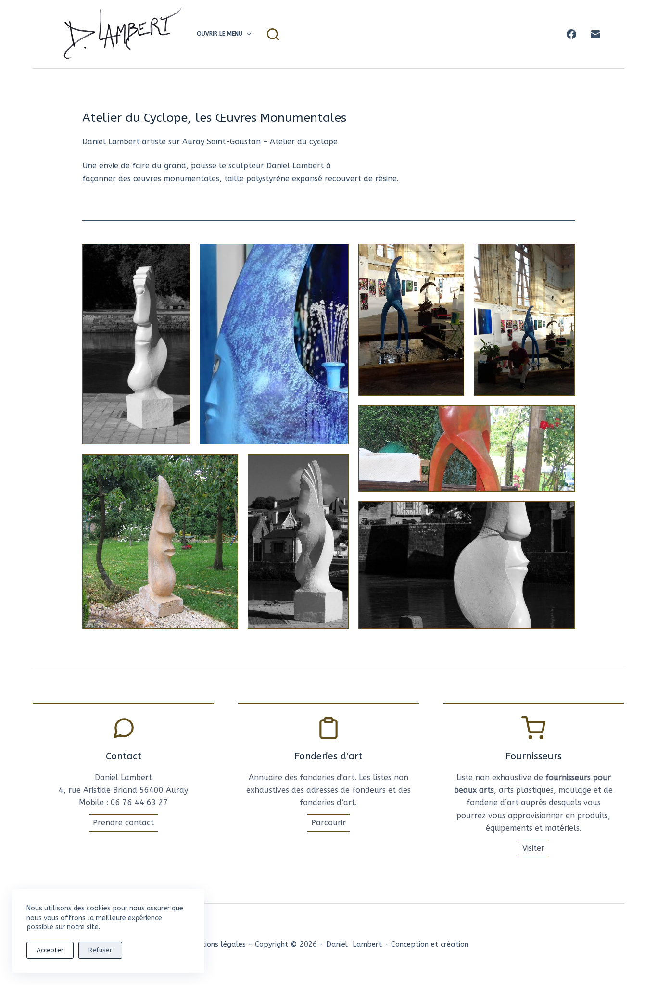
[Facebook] (571, 34)
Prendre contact (123, 822)
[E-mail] (595, 34)
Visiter (533, 848)
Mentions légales (217, 944)
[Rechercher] (273, 34)
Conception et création (429, 944)
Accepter (50, 950)
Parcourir (328, 822)
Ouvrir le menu (219, 33)
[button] (136, 344)
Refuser (100, 950)
